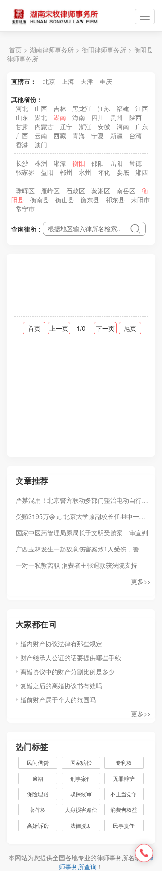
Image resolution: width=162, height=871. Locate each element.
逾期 (37, 778)
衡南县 (39, 199)
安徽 (104, 126)
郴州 (66, 171)
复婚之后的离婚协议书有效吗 (61, 685)
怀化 (104, 171)
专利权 (124, 762)
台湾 (135, 135)
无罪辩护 (124, 778)
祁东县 (115, 199)
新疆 (116, 135)
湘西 (141, 171)
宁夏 (97, 135)
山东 (22, 117)
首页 (15, 49)
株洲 (41, 162)
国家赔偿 (81, 762)
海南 (78, 117)
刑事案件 (81, 778)
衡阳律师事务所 (104, 49)
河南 (123, 126)
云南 (41, 135)
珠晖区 (25, 190)
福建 (123, 108)
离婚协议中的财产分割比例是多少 (67, 671)
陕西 (135, 117)
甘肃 (22, 126)
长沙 (22, 162)
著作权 (38, 809)
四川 (97, 117)
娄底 (123, 171)
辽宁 (66, 126)
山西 (41, 108)
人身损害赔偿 (81, 809)
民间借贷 (38, 762)
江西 (141, 108)
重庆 (105, 81)
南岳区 (126, 190)
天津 (87, 81)
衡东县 (90, 199)
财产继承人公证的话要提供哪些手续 (70, 657)
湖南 (60, 117)
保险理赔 (38, 793)
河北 (22, 108)
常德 (135, 162)
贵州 (116, 117)
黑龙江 (81, 108)
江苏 (104, 108)
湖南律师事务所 (52, 49)
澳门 (41, 144)
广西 (22, 135)
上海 (68, 81)
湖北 (41, 117)
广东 (141, 126)
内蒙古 (44, 126)
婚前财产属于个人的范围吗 (58, 699)
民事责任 (124, 825)
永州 (85, 171)
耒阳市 (140, 199)
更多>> (141, 581)
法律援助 (81, 825)
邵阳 (97, 162)
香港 (22, 144)
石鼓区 (75, 190)
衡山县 (64, 199)
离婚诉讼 (38, 825)
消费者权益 (123, 809)
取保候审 (81, 793)
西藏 (60, 135)
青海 (78, 135)
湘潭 (60, 162)
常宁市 (25, 208)
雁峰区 (50, 190)
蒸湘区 (100, 190)
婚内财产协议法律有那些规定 (61, 643)
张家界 (25, 171)
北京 (49, 81)
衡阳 (78, 162)
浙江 (85, 126)
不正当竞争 (123, 793)
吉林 (60, 108)
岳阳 (116, 162)
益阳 (47, 171)
